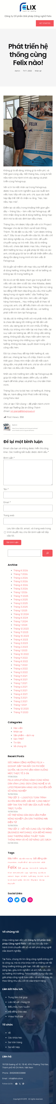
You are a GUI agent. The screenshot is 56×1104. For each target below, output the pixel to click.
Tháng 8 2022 (20, 661)
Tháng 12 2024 (21, 614)
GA (19, 868)
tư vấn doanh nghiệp (15, 880)
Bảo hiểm (13, 858)
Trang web (8, 515)
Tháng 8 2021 (20, 679)
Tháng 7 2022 (20, 665)
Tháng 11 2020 (20, 712)
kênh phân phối (18, 873)
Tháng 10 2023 (21, 636)
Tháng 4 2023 (20, 639)
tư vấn (47, 876)
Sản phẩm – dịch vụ (23, 735)
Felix (12, 867)
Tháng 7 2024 (20, 621)
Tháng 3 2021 (20, 697)
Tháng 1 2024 (20, 625)
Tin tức (17, 742)
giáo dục (25, 868)
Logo (26, 873)
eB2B (43, 862)
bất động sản (40, 858)
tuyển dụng (32, 876)
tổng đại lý (34, 880)
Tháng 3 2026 (20, 588)
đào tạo (42, 880)
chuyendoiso (12, 862)
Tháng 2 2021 (20, 701)
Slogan (17, 876)
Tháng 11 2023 (20, 632)
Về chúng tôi (19, 746)
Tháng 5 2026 (20, 581)
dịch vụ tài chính (34, 862)
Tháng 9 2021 (20, 676)
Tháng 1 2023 (20, 650)
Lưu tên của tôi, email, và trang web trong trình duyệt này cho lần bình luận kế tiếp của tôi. (29, 532)
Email (7, 502)
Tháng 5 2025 (20, 603)
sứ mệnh (24, 876)
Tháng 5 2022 (20, 672)
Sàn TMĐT (18, 739)
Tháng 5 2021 (20, 690)
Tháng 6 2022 (20, 668)
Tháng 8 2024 (20, 617)
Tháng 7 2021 (20, 683)
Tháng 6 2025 (20, 599)
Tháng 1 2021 (20, 705)
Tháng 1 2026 (20, 592)
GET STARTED (44, 23)
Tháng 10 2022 (21, 654)
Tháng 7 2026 (20, 574)
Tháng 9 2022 (20, 657)
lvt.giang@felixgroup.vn (22, 411)
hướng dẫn (43, 868)
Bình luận (9, 458)
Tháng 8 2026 (20, 570)
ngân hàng (33, 873)
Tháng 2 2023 (20, 647)
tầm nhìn (26, 880)
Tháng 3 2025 (20, 606)
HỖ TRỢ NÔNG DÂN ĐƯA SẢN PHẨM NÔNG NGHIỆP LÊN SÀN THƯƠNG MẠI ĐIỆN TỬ (28, 819)
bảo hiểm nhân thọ (25, 859)
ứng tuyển (11, 883)
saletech (11, 876)
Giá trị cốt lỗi (34, 868)
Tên (6, 489)
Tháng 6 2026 (20, 577)
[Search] (47, 553)
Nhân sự (38, 71)
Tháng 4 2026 (20, 585)
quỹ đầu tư (42, 873)
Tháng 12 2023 (21, 628)
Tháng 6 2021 (20, 686)
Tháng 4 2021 (20, 694)
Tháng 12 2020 (21, 708)
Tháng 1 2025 (20, 610)
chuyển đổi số (22, 862)
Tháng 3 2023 (20, 643)
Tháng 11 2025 (20, 596)
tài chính (40, 876)
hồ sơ (10, 873)
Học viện (18, 728)
